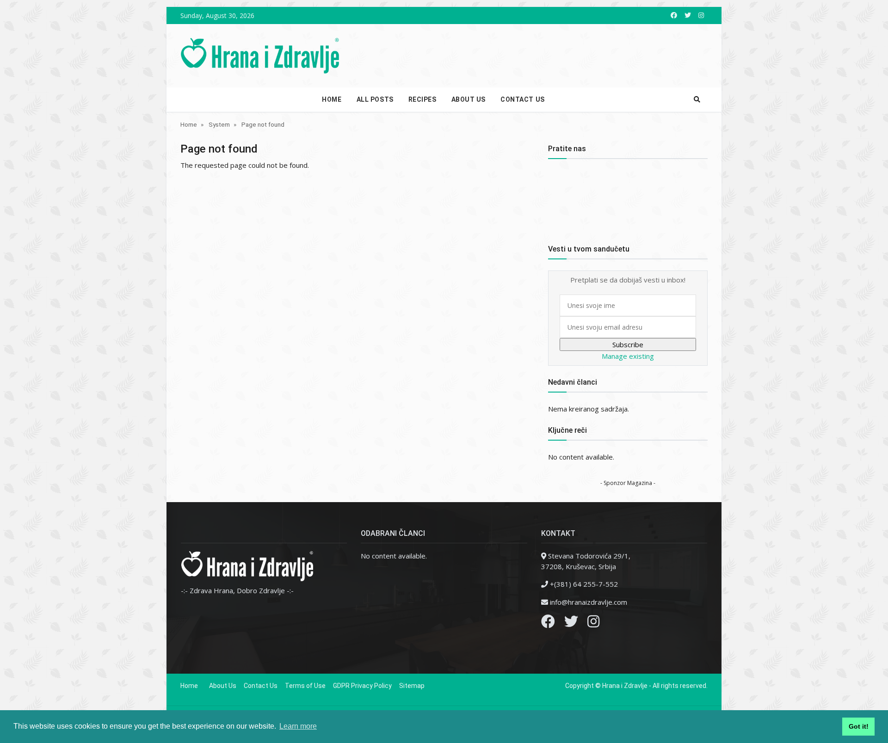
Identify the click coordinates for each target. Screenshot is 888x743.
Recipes (422, 99)
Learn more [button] (298, 726)
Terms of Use (305, 685)
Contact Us (522, 99)
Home (331, 99)
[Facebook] (548, 623)
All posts (375, 99)
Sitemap (412, 685)
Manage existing (628, 356)
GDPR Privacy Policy (362, 685)
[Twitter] (571, 623)
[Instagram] (593, 623)
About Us (468, 99)
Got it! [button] (859, 726)
